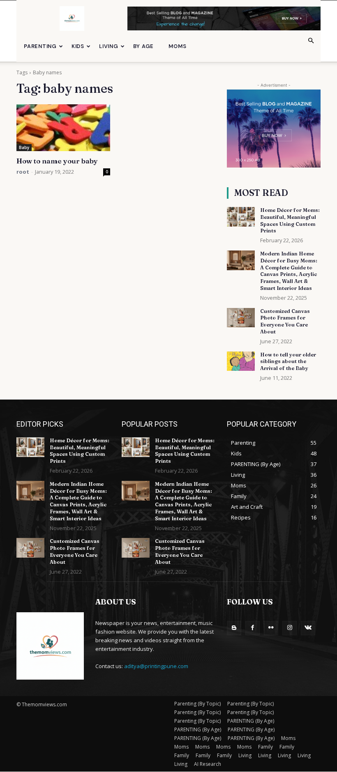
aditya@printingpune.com (156, 666)
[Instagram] (289, 628)
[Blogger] (234, 628)
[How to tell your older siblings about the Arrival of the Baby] (241, 361)
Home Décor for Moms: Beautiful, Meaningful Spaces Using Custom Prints (79, 450)
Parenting (40, 46)
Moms (177, 46)
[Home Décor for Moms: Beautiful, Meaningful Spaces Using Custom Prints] (241, 217)
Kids (78, 46)
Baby (24, 147)
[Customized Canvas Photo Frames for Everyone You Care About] (241, 318)
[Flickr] (271, 628)
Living (108, 46)
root (22, 171)
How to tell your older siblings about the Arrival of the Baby (288, 362)
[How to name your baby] (63, 127)
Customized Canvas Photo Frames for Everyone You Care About (285, 321)
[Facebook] (252, 628)
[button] (311, 41)
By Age (143, 46)
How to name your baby (57, 160)
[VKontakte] (308, 628)
